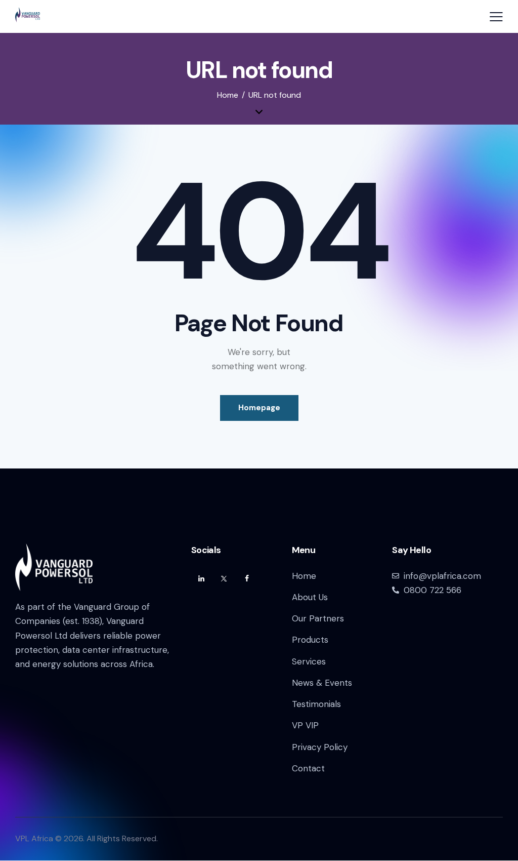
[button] (496, 17)
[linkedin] (201, 579)
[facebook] (247, 579)
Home (227, 95)
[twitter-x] (224, 579)
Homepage (259, 408)
